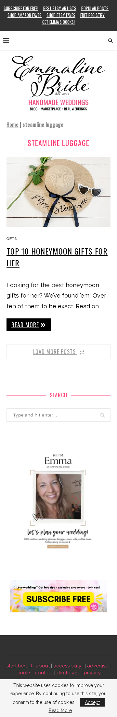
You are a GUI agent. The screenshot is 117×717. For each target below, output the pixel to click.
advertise (97, 666)
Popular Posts (95, 8)
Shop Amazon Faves (24, 15)
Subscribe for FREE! (21, 8)
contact (44, 673)
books (24, 673)
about (43, 666)
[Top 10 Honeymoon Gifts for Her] (58, 192)
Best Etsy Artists (59, 8)
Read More (60, 710)
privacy (92, 673)
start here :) (19, 666)
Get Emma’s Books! (58, 22)
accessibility (67, 666)
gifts (11, 239)
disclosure (68, 673)
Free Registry (92, 15)
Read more (25, 324)
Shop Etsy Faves (60, 15)
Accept (92, 702)
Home (12, 124)
